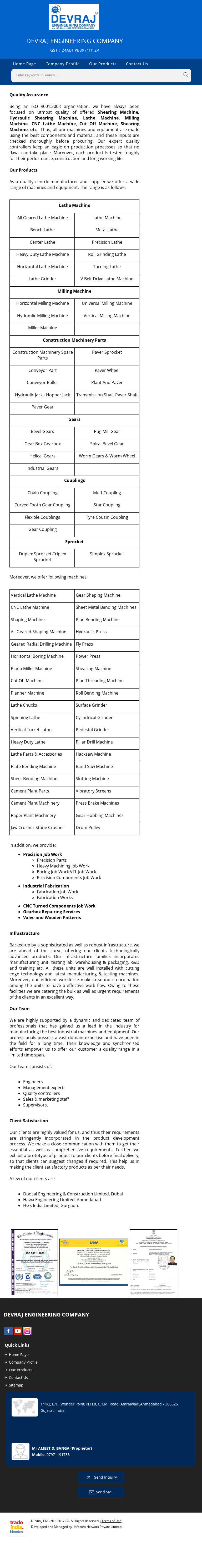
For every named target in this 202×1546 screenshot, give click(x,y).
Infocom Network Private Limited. (98, 1526)
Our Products (103, 63)
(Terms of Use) (111, 1521)
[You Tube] (18, 1333)
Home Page (24, 63)
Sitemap (16, 1385)
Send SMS (105, 1491)
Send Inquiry (105, 1477)
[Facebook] (8, 1333)
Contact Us (137, 63)
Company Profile (63, 63)
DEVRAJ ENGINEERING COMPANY (74, 45)
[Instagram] (27, 1333)
